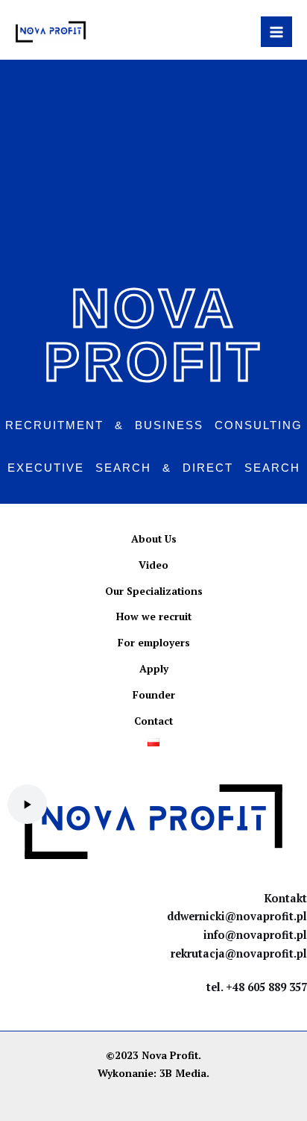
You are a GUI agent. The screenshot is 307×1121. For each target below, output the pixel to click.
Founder (154, 695)
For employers (154, 642)
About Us (154, 539)
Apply (153, 668)
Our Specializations (154, 591)
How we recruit (154, 616)
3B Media (182, 1073)
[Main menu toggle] (276, 32)
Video (153, 565)
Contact (153, 721)
